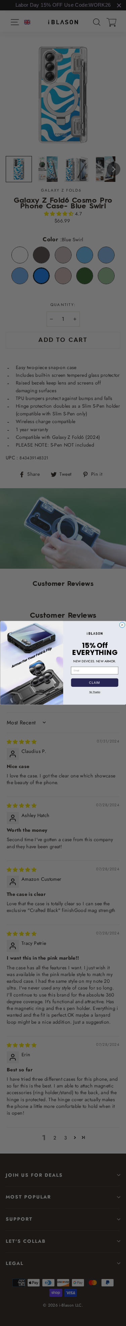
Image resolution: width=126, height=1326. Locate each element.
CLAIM (94, 682)
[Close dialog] (122, 625)
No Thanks (94, 692)
